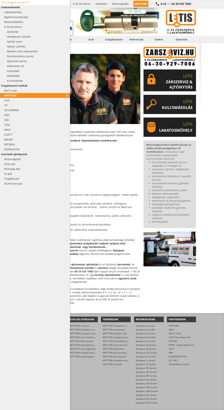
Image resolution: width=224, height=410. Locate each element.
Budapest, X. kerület (145, 360)
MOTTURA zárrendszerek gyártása (87, 345)
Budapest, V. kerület (145, 341)
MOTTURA (174, 325)
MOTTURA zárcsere (79, 325)
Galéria (159, 39)
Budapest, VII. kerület (146, 348)
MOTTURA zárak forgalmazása (85, 356)
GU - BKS (173, 360)
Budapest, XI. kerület (146, 364)
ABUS (171, 329)
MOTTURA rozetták (112, 364)
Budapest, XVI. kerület (146, 383)
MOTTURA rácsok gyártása (83, 348)
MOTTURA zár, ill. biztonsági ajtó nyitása (89, 337)
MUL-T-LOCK (175, 333)
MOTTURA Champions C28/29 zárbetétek (123, 325)
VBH (171, 352)
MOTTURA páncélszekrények (117, 352)
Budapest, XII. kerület (146, 368)
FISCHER (173, 341)
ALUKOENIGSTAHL (178, 356)
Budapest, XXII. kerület (147, 402)
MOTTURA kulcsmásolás (82, 341)
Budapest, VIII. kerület (146, 352)
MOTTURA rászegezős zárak (117, 337)
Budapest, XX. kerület (146, 395)
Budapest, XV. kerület (146, 379)
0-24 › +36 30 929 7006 (176, 4)
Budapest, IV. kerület (146, 337)
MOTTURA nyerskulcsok (114, 356)
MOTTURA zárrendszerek (115, 345)
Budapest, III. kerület (146, 333)
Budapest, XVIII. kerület (147, 391)
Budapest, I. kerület (145, 325)
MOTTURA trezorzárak (114, 329)
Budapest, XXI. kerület (146, 398)
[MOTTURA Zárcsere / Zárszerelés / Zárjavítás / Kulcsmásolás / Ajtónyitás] (115, 22)
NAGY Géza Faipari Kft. (180, 337)
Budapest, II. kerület (145, 329)
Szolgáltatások (114, 39)
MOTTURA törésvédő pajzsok (117, 341)
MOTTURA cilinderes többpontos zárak (121, 333)
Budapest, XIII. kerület (146, 371)
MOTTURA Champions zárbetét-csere (88, 329)
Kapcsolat (181, 39)
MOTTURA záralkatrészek (115, 360)
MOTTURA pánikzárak (113, 348)
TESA (171, 348)
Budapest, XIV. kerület (146, 375)
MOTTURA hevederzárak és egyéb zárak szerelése (94, 352)
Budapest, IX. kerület (146, 356)
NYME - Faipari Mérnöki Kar (182, 345)
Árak (91, 39)
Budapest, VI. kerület (146, 345)
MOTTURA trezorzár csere (83, 333)
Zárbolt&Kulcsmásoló (179, 364)
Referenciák (136, 39)
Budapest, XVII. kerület (147, 387)
